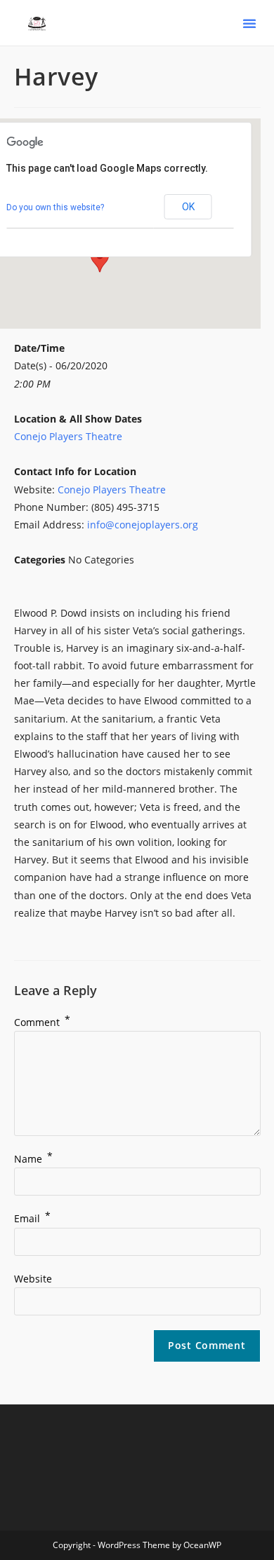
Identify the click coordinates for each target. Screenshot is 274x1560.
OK (188, 206)
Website (33, 1278)
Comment (42, 1022)
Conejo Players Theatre (68, 436)
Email (32, 1218)
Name (33, 1158)
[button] (249, 23)
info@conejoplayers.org (142, 524)
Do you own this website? (55, 207)
